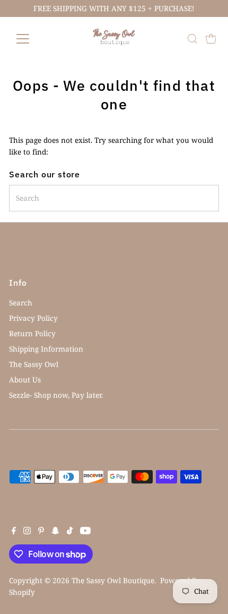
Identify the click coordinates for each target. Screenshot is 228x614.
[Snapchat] (55, 531)
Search (20, 302)
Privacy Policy (33, 318)
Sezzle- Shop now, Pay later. (56, 395)
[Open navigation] (34, 38)
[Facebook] (14, 531)
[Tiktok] (69, 531)
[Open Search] (192, 39)
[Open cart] (211, 39)
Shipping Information (46, 349)
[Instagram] (27, 531)
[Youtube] (85, 531)
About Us (25, 379)
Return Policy (32, 333)
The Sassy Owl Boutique (113, 580)
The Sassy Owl (33, 364)
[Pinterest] (41, 531)
